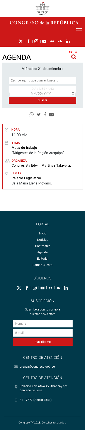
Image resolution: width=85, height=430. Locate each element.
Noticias (42, 239)
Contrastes (42, 246)
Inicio (42, 233)
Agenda (42, 252)
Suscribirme (43, 342)
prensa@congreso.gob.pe (37, 366)
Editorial (42, 258)
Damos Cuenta (42, 265)
